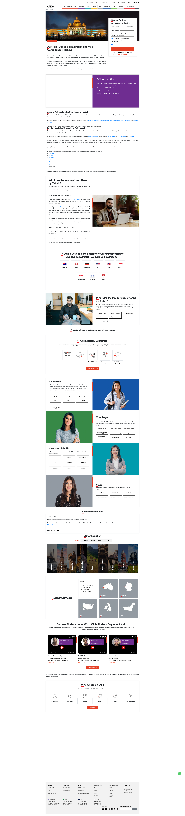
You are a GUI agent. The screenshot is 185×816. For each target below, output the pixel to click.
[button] (88, 584)
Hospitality (83, 468)
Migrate (81, 6)
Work (88, 6)
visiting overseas (125, 120)
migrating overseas (93, 120)
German (111, 792)
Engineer (69, 457)
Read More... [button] (51, 662)
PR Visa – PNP (86, 593)
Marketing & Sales (83, 457)
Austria (96, 136)
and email (115, 41)
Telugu (95, 792)
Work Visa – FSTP (87, 587)
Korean (110, 793)
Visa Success (66, 792)
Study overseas (115, 313)
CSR (49, 790)
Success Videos (66, 787)
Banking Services (129, 433)
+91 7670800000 (128, 789)
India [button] (77, 540)
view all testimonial (92, 667)
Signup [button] (123, 2)
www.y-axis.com (128, 792)
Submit (123, 49)
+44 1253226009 (82, 801)
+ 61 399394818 (51, 801)
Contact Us (135, 2)
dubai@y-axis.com (67, 803)
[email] (56, 530)
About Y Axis (51, 787)
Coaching (107, 6)
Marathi (95, 793)
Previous (44, 520)
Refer (114, 6)
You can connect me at (119, 34)
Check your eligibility (92, 368)
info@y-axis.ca (97, 803)
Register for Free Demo (55, 407)
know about (115, 30)
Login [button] (128, 2)
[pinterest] (54, 530)
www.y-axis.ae (66, 804)
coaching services (63, 207)
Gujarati (95, 790)
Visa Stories (81, 792)
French (110, 789)
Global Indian (130, 6)
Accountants (55, 468)
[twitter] (53, 530)
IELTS (55, 396)
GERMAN (82, 400)
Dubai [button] (100, 540)
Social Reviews (66, 790)
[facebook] (51, 530)
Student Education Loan (102, 432)
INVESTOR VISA (115, 497)
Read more (50, 524)
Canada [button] (92, 540)
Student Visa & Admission (89, 585)
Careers (50, 789)
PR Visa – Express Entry (88, 591)
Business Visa (86, 589)
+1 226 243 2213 (97, 801)
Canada (123, 136)
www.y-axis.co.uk (82, 804)
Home (47, 9)
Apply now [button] (92, 707)
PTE (69, 396)
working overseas (104, 120)
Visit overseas (102, 317)
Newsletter (81, 790)
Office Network (51, 792)
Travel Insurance (129, 437)
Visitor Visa (85, 584)
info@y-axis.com (128, 791)
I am (113, 26)
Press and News (52, 793)
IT (55, 457)
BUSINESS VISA (102, 497)
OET (55, 404)
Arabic (110, 787)
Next (140, 520)
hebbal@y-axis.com (109, 90)
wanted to (130, 26)
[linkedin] (58, 530)
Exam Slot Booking (116, 433)
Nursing (69, 468)
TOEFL (55, 400)
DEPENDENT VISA (129, 497)
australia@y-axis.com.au (53, 803)
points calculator (76, 199)
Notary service (102, 428)
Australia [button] (85, 540)
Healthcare (69, 462)
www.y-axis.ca (97, 804)
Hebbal (51, 9)
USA (50, 159)
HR (55, 462)
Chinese (111, 790)
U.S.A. (119, 136)
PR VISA (102, 492)
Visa (100, 6)
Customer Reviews (67, 789)
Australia (131, 136)
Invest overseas (129, 313)
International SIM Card (102, 437)
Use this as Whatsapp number (121, 38)
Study (94, 6)
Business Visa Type (87, 594)
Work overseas (102, 313)
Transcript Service (129, 428)
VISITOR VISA (115, 492)
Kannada (96, 795)
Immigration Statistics (83, 793)
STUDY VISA (129, 492)
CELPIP (69, 400)
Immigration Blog (82, 789)
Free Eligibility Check (70, 6)
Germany (112, 136)
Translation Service (115, 428)
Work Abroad (81, 787)
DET (69, 404)
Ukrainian (111, 795)
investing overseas (115, 120)
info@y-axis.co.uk (82, 803)
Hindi (95, 787)
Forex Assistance (115, 437)
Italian (110, 796)
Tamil (95, 789)
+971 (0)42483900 (67, 801)
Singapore (91, 136)
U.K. (108, 136)
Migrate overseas (115, 317)
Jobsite (121, 6)
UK (49, 161)
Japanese (82, 404)
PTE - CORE (82, 396)
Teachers (83, 462)
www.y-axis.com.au (52, 804)
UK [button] (108, 540)
